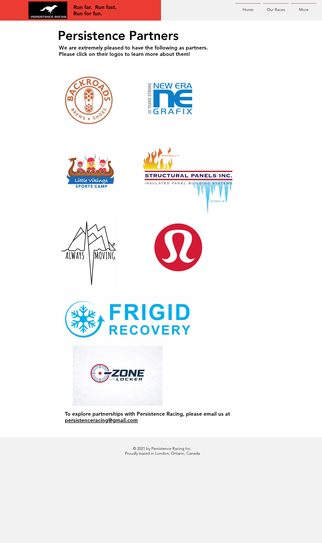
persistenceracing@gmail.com (101, 420)
